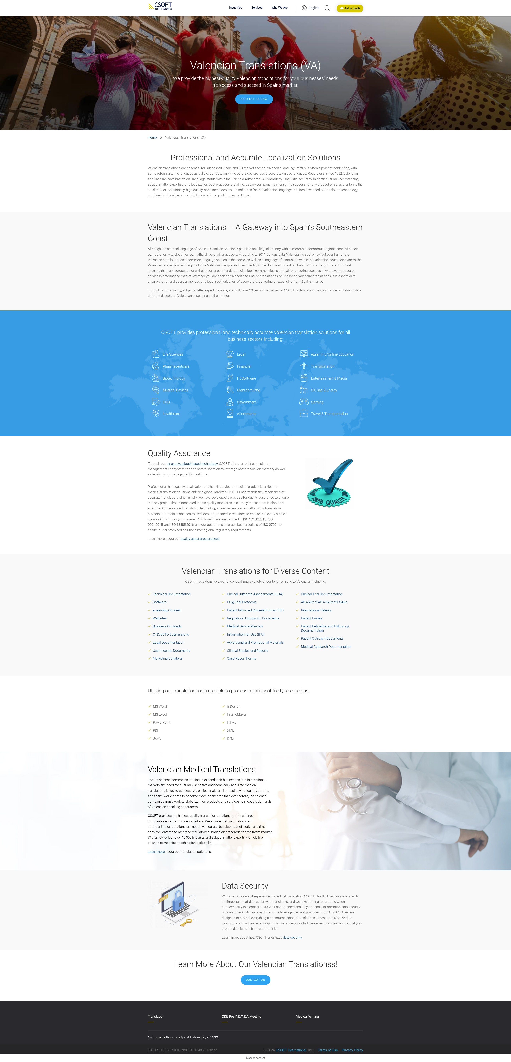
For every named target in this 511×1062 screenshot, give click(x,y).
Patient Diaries (311, 618)
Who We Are (280, 7)
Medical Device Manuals (245, 626)
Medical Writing (307, 1016)
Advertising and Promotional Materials (255, 642)
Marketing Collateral (168, 658)
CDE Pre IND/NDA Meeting (241, 1016)
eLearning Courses (167, 610)
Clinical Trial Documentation (322, 594)
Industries (235, 7)
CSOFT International (291, 1050)
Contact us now (254, 99)
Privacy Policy (352, 1050)
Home (152, 137)
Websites (160, 618)
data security (292, 937)
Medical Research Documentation (326, 647)
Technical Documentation (172, 594)
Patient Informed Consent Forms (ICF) (255, 610)
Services (256, 7)
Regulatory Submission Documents (253, 618)
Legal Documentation (168, 642)
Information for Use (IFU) (245, 634)
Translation (156, 1016)
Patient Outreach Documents (322, 638)
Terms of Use (328, 1050)
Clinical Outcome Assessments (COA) (255, 594)
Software (159, 602)
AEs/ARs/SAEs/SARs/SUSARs (324, 602)
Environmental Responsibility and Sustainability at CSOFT (183, 1037)
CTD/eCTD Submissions (171, 634)
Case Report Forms (241, 658)
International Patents (316, 610)
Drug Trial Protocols (241, 602)
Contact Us (255, 979)
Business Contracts (167, 626)
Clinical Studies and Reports (247, 651)
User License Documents (171, 651)
